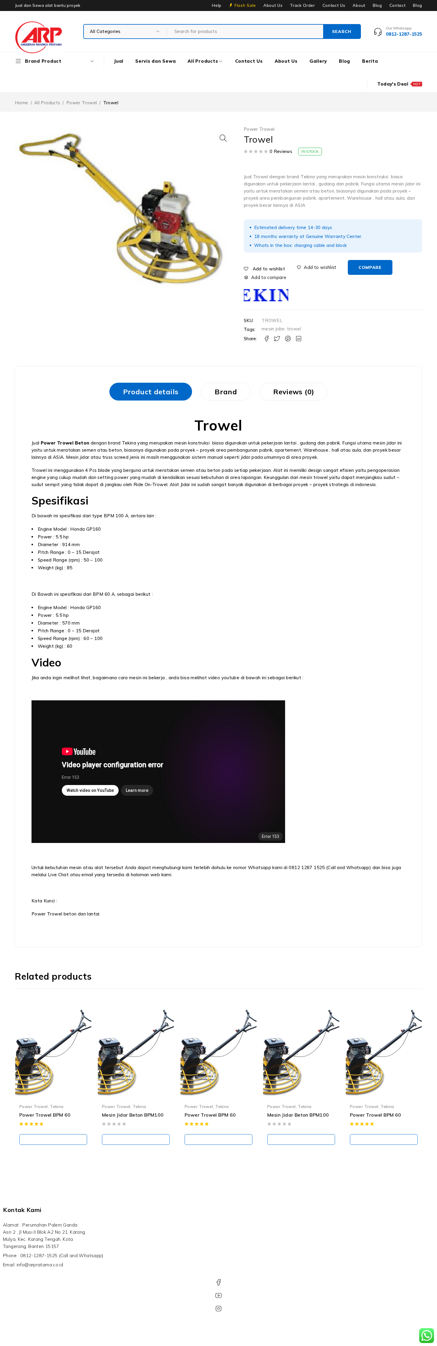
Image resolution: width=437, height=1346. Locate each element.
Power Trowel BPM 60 (45, 1115)
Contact (397, 5)
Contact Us (334, 5)
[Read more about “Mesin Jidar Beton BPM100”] (136, 1139)
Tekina (56, 1106)
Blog (377, 5)
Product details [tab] (151, 391)
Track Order (302, 5)
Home (21, 102)
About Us (272, 5)
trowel (294, 329)
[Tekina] (266, 295)
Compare (370, 267)
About (359, 5)
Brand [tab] (226, 391)
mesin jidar (273, 329)
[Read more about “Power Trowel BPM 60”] (53, 1139)
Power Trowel (81, 102)
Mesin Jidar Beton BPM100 (133, 1115)
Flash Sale (245, 5)
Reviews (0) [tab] (293, 391)
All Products (47, 102)
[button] (223, 138)
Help (216, 5)
